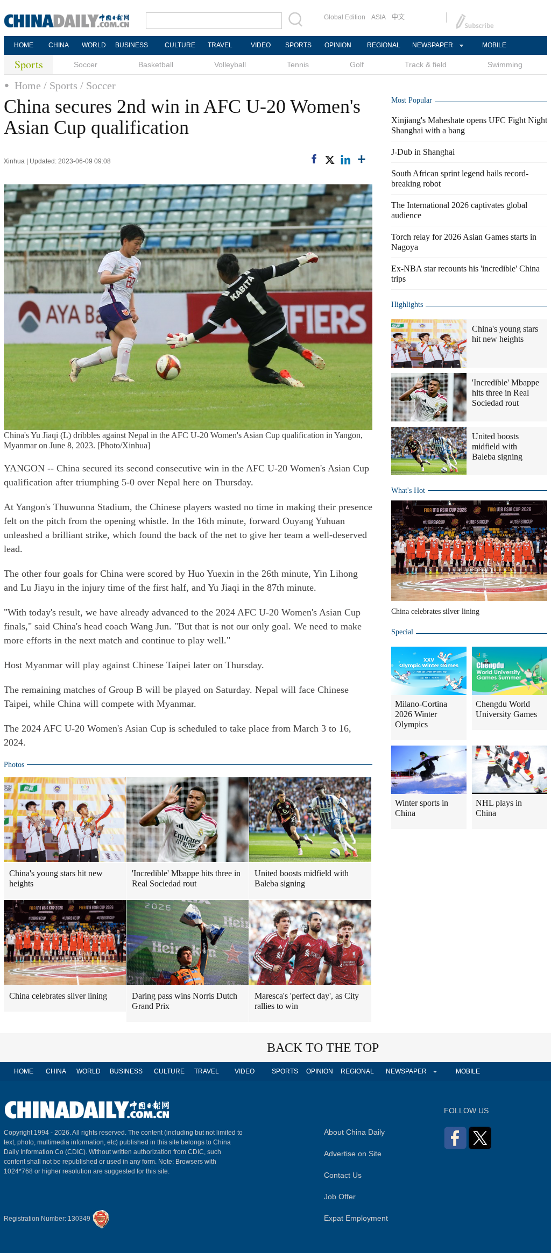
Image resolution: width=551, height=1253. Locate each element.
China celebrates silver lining (58, 995)
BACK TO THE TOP (323, 1048)
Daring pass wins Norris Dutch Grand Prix (184, 1001)
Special (402, 632)
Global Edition (344, 17)
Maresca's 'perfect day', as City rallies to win (307, 1001)
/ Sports (60, 85)
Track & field (426, 64)
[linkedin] (345, 159)
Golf (357, 64)
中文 (398, 17)
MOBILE (494, 45)
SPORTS (298, 45)
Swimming (505, 64)
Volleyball (230, 64)
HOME (23, 45)
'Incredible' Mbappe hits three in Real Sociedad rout (186, 878)
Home (28, 85)
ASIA (378, 17)
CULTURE (180, 45)
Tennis (298, 64)
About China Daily (354, 1132)
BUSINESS (131, 45)
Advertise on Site (353, 1153)
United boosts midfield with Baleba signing (302, 878)
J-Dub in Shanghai (423, 151)
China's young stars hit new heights (56, 878)
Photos (14, 765)
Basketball (155, 64)
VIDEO (261, 45)
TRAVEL (220, 45)
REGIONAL (383, 45)
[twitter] (329, 159)
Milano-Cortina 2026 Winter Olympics (421, 714)
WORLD (94, 45)
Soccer (85, 64)
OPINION (337, 45)
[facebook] (314, 158)
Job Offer (340, 1196)
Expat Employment (356, 1218)
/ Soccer (98, 85)
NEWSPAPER (432, 45)
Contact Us (343, 1175)
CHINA (58, 45)
